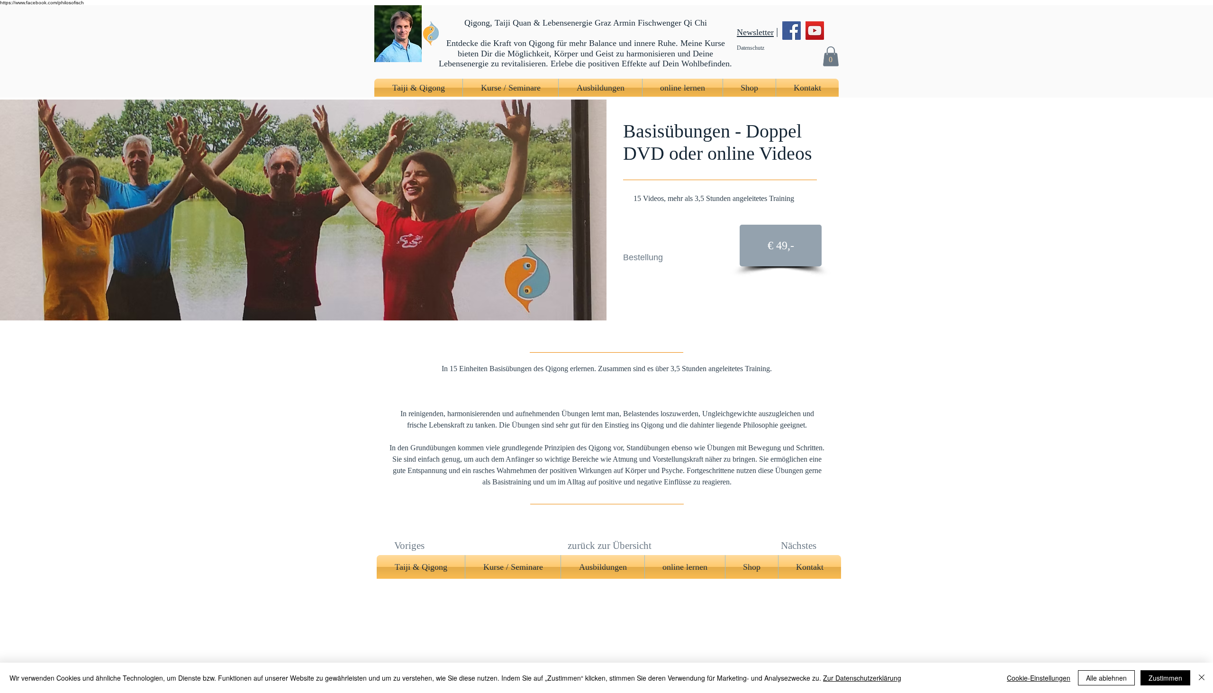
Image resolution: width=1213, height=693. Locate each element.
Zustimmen (1165, 678)
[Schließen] (1201, 677)
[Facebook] (791, 30)
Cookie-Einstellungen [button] (1038, 678)
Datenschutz (750, 48)
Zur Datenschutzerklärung (862, 678)
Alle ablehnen (1106, 678)
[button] (831, 56)
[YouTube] (815, 30)
